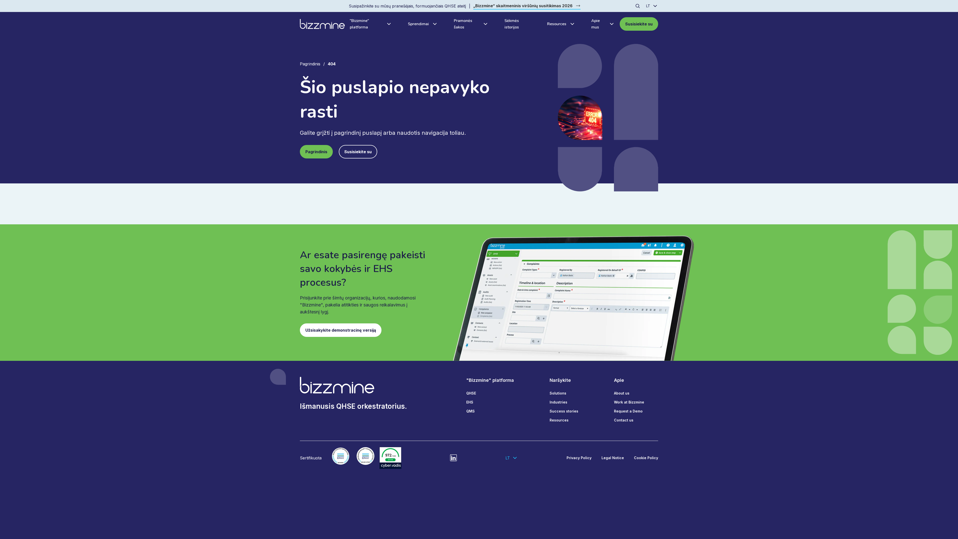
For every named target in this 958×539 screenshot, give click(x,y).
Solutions (558, 393)
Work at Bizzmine (629, 402)
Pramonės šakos (463, 24)
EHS (469, 402)
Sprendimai (418, 24)
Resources (556, 24)
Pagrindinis (310, 63)
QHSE (471, 393)
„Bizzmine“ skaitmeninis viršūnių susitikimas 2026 (523, 5)
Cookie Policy (646, 458)
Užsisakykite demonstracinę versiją (340, 330)
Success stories (564, 411)
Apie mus (595, 24)
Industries (558, 402)
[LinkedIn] (453, 457)
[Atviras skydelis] (387, 24)
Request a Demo (628, 411)
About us (621, 393)
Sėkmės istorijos (511, 24)
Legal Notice (612, 458)
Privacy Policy (579, 458)
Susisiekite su (639, 23)
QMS (470, 411)
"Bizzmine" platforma (359, 24)
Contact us (623, 420)
